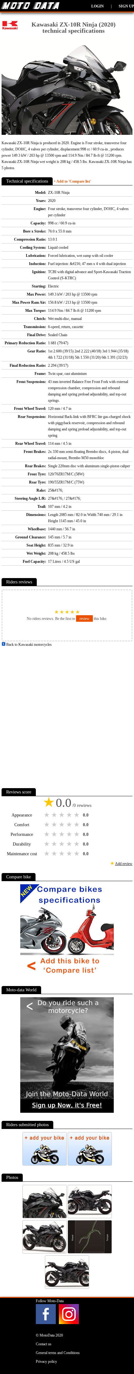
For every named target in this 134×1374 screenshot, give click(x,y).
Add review (123, 863)
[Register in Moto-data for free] (67, 1111)
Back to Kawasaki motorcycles (28, 644)
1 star (47, 815)
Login (97, 6)
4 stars (70, 815)
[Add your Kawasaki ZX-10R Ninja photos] (45, 1164)
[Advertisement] (67, 715)
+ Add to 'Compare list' (72, 181)
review (84, 618)
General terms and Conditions (58, 1353)
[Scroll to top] (121, 1350)
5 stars (77, 815)
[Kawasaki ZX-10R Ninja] (45, 1217)
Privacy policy (46, 1361)
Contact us (43, 1344)
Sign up (126, 6)
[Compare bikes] (67, 976)
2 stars (55, 815)
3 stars (62, 815)
